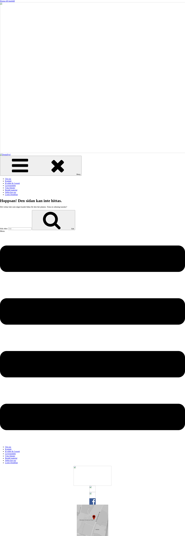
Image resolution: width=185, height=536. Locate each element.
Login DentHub (11, 195)
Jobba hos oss (10, 192)
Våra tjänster (10, 188)
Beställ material (11, 190)
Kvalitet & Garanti (12, 183)
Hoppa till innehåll (7, 1)
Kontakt (8, 181)
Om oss (8, 179)
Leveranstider (10, 185)
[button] (92, 337)
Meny (79, 174)
